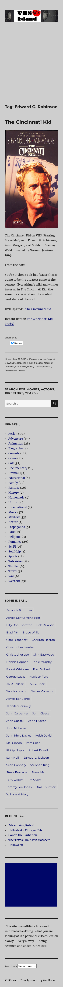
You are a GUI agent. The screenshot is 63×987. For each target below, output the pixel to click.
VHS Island (11, 980)
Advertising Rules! (21, 825)
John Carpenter (17, 713)
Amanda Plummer (19, 610)
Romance (14, 541)
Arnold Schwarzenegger (23, 617)
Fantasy (13, 487)
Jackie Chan (36, 684)
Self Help (14, 551)
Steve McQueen (24, 366)
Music (12, 512)
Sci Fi (12, 546)
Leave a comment (15, 370)
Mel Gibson (14, 743)
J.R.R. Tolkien (15, 684)
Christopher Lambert (21, 647)
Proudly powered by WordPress (37, 980)
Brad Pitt (12, 632)
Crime (12, 458)
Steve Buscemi (16, 772)
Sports (13, 556)
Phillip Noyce (15, 750)
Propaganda (16, 527)
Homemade (16, 497)
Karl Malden (36, 362)
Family (13, 482)
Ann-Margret (47, 359)
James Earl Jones (18, 698)
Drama (33, 359)
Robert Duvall (38, 750)
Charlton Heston (43, 640)
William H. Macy (17, 794)
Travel (12, 571)
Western (14, 581)
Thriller (13, 566)
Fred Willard (41, 669)
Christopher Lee (17, 654)
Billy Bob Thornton (19, 625)
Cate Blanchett (17, 640)
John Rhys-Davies (18, 735)
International (17, 507)
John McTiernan (17, 728)
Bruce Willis (31, 632)
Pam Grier (33, 743)
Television (15, 561)
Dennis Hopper (17, 662)
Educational (16, 478)
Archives (11, 966)
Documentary (17, 468)
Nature (13, 522)
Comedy (14, 453)
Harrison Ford (38, 676)
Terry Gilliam (14, 779)
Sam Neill (12, 757)
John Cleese (41, 713)
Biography (15, 448)
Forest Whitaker (17, 669)
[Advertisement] (31, 65)
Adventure (15, 438)
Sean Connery (16, 765)
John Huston (37, 721)
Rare (11, 532)
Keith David (43, 735)
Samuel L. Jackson (36, 757)
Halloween (15, 845)
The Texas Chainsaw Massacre (29, 840)
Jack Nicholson (16, 691)
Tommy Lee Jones (19, 787)
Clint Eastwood (43, 654)
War (11, 576)
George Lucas (15, 676)
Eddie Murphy (42, 662)
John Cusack (15, 721)
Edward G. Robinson (16, 362)
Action (13, 433)
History (13, 492)
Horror (13, 502)
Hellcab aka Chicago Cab (25, 830)
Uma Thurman (46, 787)
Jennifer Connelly (18, 706)
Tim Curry (34, 779)
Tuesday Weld (42, 366)
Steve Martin (40, 772)
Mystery (14, 517)
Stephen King (40, 765)
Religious (14, 536)
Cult (11, 463)
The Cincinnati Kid (28, 122)
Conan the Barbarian (22, 835)
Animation (15, 443)
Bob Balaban (45, 625)
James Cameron (42, 691)
